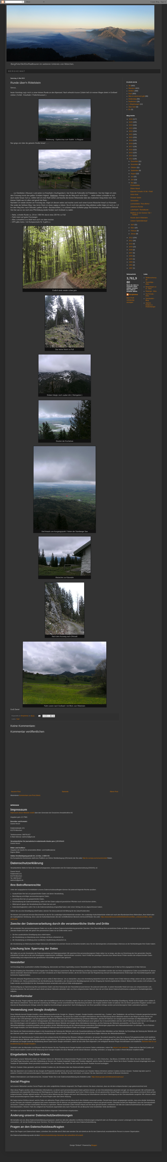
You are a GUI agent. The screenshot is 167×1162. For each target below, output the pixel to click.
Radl (17, 719)
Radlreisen (132, 101)
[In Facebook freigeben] (51, 716)
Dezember (135, 161)
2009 (131, 247)
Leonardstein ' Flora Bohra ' (140, 204)
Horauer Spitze (135, 198)
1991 (131, 265)
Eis (130, 109)
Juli (132, 177)
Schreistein (134, 201)
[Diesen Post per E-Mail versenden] (43, 716)
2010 (131, 244)
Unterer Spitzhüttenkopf (138, 221)
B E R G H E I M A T (16, 71)
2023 (131, 128)
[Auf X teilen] (48, 716)
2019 (131, 140)
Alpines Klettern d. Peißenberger (150, 305)
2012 (131, 238)
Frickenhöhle (135, 185)
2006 (131, 256)
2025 (131, 122)
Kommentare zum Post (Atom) (29, 795)
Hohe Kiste (134, 194)
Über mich (132, 107)
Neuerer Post (15, 792)
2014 (131, 156)
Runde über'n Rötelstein (139, 218)
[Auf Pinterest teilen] (53, 716)
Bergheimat (133, 294)
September (135, 170)
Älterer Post (114, 792)
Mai (132, 183)
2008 (131, 250)
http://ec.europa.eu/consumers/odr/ (95, 858)
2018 (131, 143)
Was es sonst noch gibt (137, 96)
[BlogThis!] (46, 716)
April (132, 225)
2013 (131, 159)
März (133, 228)
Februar (134, 231)
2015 (131, 153)
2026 (131, 119)
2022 (131, 131)
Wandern (132, 88)
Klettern (131, 91)
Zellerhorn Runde (136, 207)
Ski (130, 86)
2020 (131, 137)
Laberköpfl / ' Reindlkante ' (139, 210)
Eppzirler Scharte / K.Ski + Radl (141, 191)
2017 (131, 146)
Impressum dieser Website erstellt (22, 813)
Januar (133, 234)
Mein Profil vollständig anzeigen (130, 300)
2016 (131, 150)
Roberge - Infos (151, 291)
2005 (131, 259)
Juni (132, 180)
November (135, 164)
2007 (131, 253)
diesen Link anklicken (121, 1047)
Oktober (134, 167)
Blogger (94, 1145)
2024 (131, 125)
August (133, 174)
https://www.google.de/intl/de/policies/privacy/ (108, 1077)
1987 (131, 268)
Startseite (65, 792)
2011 (131, 241)
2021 (131, 134)
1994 (131, 262)
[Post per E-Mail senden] (39, 716)
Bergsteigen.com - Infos (151, 288)
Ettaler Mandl (135, 188)
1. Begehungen (134, 104)
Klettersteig (132, 99)
